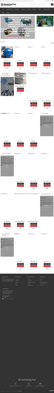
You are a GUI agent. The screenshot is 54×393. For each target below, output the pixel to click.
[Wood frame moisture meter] (28, 206)
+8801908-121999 (28, 385)
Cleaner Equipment (34, 99)
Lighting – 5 (33, 141)
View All (7, 87)
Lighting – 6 (20, 141)
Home (3, 9)
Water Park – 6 (33, 261)
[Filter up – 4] (7, 52)
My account (17, 279)
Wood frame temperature (34, 221)
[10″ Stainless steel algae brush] (14, 86)
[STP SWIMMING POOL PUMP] (14, 166)
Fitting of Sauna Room (7, 220)
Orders (17, 285)
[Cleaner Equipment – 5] (20, 78)
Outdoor (34, 9)
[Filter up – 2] (33, 52)
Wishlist (17, 282)
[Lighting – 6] (28, 126)
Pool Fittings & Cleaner (31, 282)
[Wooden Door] (14, 206)
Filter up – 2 (33, 60)
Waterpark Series (30, 285)
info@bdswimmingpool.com (40, 385)
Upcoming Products (47, 9)
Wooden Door (7, 221)
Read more (21, 143)
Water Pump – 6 (20, 181)
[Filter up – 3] (20, 52)
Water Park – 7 (20, 261)
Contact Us (42, 285)
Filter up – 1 (47, 60)
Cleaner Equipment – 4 (34, 101)
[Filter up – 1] (47, 52)
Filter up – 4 (7, 60)
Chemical (23, 9)
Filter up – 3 (20, 60)
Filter (7, 59)
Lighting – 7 (7, 141)
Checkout (17, 280)
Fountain (28, 9)
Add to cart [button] (21, 88)
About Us (41, 279)
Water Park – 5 (47, 261)
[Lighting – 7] (14, 126)
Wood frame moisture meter (20, 221)
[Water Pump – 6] (28, 166)
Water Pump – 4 (47, 181)
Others (40, 9)
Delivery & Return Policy (44, 282)
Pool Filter (29, 279)
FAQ (40, 280)
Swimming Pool (9, 9)
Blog (7, 12)
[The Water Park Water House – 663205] (14, 246)
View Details (7, 65)
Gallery (3, 12)
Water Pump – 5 (33, 181)
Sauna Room (17, 9)
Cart (16, 283)
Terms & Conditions (43, 283)
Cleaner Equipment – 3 (47, 101)
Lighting (29, 283)
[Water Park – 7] (28, 246)
